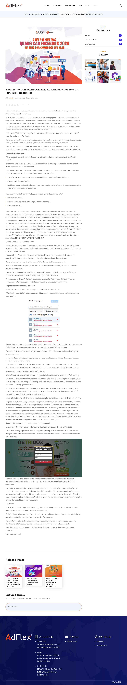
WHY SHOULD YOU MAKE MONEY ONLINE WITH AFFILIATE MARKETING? (52, 583)
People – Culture (91, 40)
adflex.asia (100, 641)
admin (11, 98)
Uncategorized (35, 14)
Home (26, 14)
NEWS (87, 35)
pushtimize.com (102, 645)
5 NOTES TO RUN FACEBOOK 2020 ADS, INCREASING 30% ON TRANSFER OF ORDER (13, 583)
